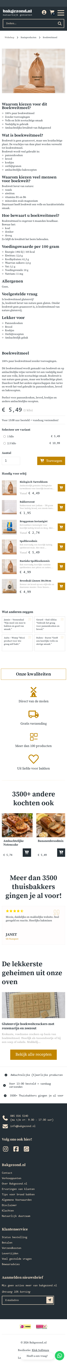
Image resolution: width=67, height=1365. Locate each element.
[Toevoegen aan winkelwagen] (61, 487)
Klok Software (40, 1350)
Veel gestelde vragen (17, 1259)
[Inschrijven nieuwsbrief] (49, 1300)
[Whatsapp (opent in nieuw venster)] (26, 1149)
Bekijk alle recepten (33, 1054)
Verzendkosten (11, 1248)
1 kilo (10, 436)
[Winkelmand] (52, 12)
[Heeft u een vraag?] (59, 1355)
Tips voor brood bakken (18, 1194)
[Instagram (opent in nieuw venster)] (5, 1149)
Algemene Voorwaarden (17, 1200)
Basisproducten (28, 37)
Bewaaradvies (11, 1264)
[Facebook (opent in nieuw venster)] (16, 1149)
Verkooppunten (11, 1178)
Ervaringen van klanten (18, 1189)
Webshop (9, 37)
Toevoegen (53, 461)
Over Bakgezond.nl (14, 1183)
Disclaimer (9, 1205)
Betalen (7, 1242)
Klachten (8, 1210)
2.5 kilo (11, 443)
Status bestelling (14, 1237)
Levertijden (10, 1253)
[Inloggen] (44, 13)
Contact (7, 1173)
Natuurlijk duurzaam (16, 1216)
